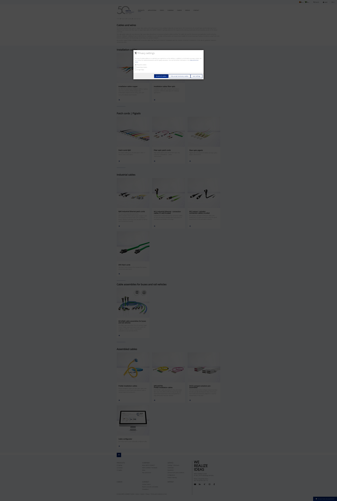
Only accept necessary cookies (179, 76)
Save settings (196, 76)
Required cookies (141, 65)
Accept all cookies (161, 76)
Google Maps (140, 69)
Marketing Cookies (142, 67)
